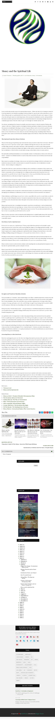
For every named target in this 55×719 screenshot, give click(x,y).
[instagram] (43, 2)
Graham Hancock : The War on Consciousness (15, 399)
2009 (21, 548)
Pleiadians (29, 670)
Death (17, 672)
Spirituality (28, 654)
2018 (21, 605)
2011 (21, 551)
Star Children (19, 677)
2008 (21, 546)
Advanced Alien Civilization (27, 672)
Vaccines (32, 677)
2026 (21, 617)
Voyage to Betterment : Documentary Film (26, 581)
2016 (21, 602)
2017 (21, 604)
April (22, 564)
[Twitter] (18, 711)
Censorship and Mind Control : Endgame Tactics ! (25, 699)
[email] (48, 2)
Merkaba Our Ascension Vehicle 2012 (26, 496)
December (23, 600)
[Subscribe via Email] (32, 711)
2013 (21, 554)
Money (33, 75)
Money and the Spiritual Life (10, 389)
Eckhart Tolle (32, 675)
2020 (21, 609)
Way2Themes (24, 713)
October (23, 597)
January (23, 559)
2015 (21, 558)
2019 (21, 607)
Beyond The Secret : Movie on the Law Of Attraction (20, 431)
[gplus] (40, 2)
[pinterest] (53, 2)
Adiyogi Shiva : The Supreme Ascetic (27, 578)
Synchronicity (19, 664)
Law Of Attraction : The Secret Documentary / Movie (46, 431)
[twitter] (35, 2)
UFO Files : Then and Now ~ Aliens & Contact (27, 531)
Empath (17, 680)
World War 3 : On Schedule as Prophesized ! (24, 691)
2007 (21, 544)
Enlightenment (28, 664)
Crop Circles (19, 659)
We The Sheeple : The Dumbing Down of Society (15, 407)
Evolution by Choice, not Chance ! (29, 572)
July (22, 592)
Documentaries (19, 654)
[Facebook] (20, 711)
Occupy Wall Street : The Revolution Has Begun (15, 405)
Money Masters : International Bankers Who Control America (19, 409)
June (22, 590)
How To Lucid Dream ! (26, 575)
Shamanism (26, 659)
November (24, 599)
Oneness (27, 657)
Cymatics (18, 675)
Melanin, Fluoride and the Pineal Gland (28, 570)
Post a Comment (7, 454)
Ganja (29, 662)
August (23, 594)
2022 (21, 611)
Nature (36, 659)
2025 (21, 616)
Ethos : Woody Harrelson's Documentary (13, 401)
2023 (21, 612)
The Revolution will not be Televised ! (13, 397)
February (23, 561)
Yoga (35, 664)
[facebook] (38, 2)
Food (30, 667)
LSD (24, 670)
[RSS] (29, 711)
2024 (21, 614)
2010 (21, 549)
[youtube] (50, 2)
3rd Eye (35, 670)
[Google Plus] (23, 711)
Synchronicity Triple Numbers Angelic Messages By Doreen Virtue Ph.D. (27, 506)
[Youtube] (34, 711)
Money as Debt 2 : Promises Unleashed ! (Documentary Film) (19, 396)
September (24, 595)
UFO (32, 657)
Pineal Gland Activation (21, 667)
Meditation (18, 662)
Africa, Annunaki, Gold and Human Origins (14, 403)
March (23, 563)
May (22, 589)
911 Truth (24, 675)
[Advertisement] (27, 59)
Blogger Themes (40, 713)
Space (24, 662)
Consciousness (19, 657)
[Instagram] (26, 711)
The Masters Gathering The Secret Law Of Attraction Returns (34, 431)
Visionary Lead (7, 388)
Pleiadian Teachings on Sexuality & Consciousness (27, 522)
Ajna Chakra (19, 670)
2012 (21, 553)
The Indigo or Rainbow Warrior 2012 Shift (26, 514)
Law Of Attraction (28, 75)
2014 (21, 556)
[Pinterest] (37, 711)
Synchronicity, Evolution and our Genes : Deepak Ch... (28, 584)
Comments (39, 75)
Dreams (26, 677)
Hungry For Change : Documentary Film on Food (29, 566)
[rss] (45, 2)
